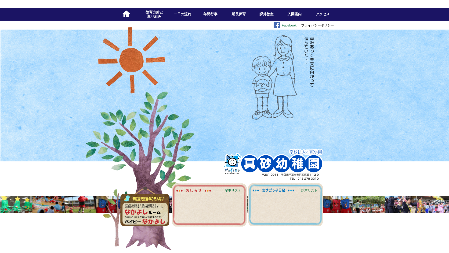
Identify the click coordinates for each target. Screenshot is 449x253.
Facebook (289, 25)
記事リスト (309, 190)
